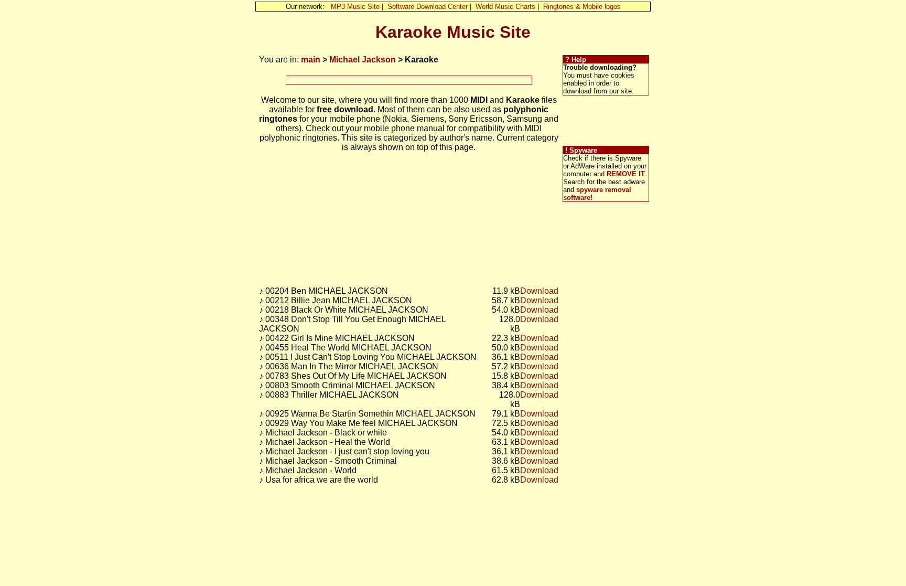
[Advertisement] (409, 80)
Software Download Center (427, 6)
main (310, 59)
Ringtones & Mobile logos (582, 6)
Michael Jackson (362, 59)
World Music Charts (505, 6)
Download (539, 290)
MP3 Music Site (355, 6)
